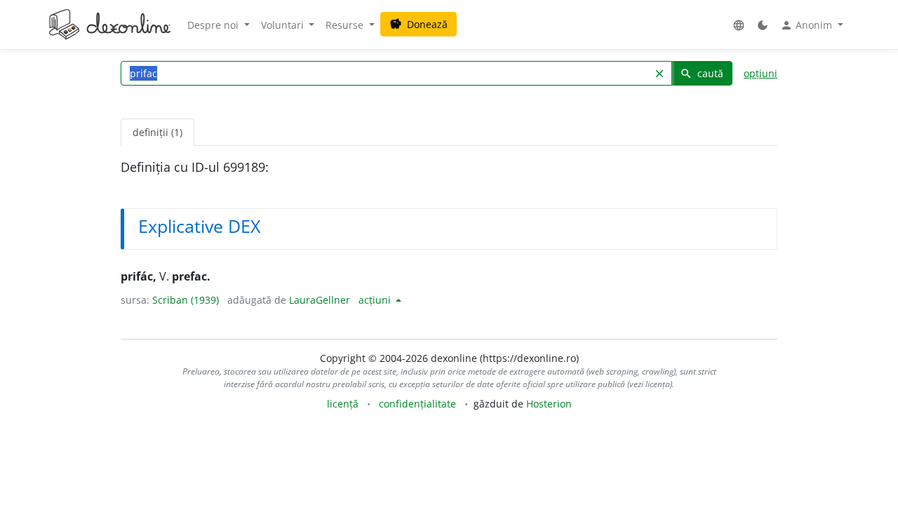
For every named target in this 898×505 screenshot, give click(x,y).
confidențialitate (417, 403)
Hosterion (549, 403)
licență (342, 403)
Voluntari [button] (284, 25)
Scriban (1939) (185, 300)
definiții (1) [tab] (157, 132)
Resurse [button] (346, 25)
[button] (739, 25)
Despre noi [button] (214, 25)
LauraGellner (319, 300)
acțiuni (376, 300)
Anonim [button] (807, 25)
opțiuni (760, 73)
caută (701, 73)
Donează (418, 24)
